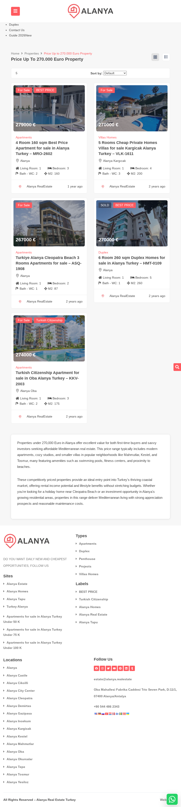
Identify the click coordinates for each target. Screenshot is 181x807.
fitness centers (114, 461)
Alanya (25, 161)
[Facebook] (96, 668)
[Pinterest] (120, 668)
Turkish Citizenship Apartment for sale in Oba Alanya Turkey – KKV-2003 (47, 378)
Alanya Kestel (17, 736)
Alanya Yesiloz (17, 782)
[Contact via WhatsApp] (172, 799)
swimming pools (90, 461)
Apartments (24, 137)
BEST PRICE (45, 90)
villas (76, 455)
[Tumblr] (132, 668)
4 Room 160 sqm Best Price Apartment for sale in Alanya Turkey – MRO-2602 (42, 148)
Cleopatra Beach (85, 491)
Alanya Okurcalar (19, 759)
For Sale (24, 90)
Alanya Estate (17, 584)
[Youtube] (114, 668)
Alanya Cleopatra (19, 698)
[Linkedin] (126, 668)
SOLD (105, 205)
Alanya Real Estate (93, 614)
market (22, 486)
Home (15, 53)
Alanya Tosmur (18, 774)
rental (45, 486)
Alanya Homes (17, 591)
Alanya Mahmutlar (20, 744)
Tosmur (22, 461)
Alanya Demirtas (19, 706)
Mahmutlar (131, 455)
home (60, 491)
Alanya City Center (21, 690)
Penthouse (87, 559)
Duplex (14, 24)
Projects (85, 566)
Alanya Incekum (19, 721)
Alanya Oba (28, 391)
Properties (32, 53)
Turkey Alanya (17, 606)
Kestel (145, 455)
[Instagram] (102, 668)
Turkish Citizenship (49, 320)
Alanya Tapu (16, 599)
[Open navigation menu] (15, 11)
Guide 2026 (20, 35)
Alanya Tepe (16, 767)
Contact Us (17, 30)
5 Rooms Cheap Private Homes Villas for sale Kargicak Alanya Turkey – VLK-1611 (127, 148)
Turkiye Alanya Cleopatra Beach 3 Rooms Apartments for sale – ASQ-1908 (48, 263)
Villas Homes (107, 137)
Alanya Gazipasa (19, 713)
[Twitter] (108, 668)
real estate (87, 449)
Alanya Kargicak (19, 728)
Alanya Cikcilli (17, 683)
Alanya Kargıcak (114, 161)
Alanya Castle (17, 675)
